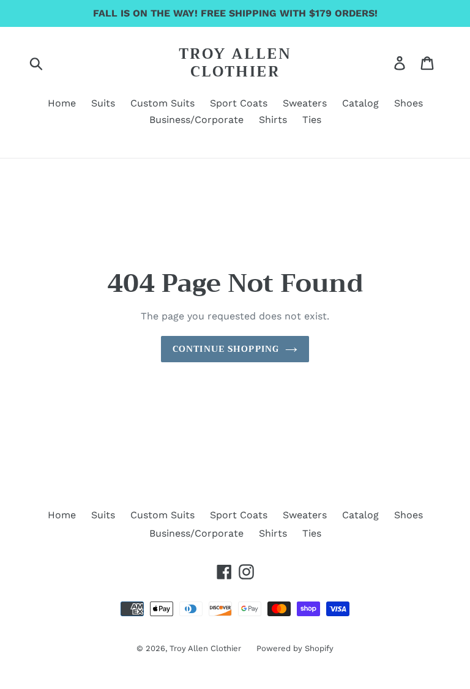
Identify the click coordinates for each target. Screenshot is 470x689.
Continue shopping (226, 348)
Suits (103, 515)
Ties (311, 533)
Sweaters (305, 515)
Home (62, 515)
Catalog (360, 515)
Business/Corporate (196, 533)
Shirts (273, 533)
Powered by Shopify (295, 648)
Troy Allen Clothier (235, 63)
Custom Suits (162, 515)
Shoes (408, 515)
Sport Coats (238, 515)
